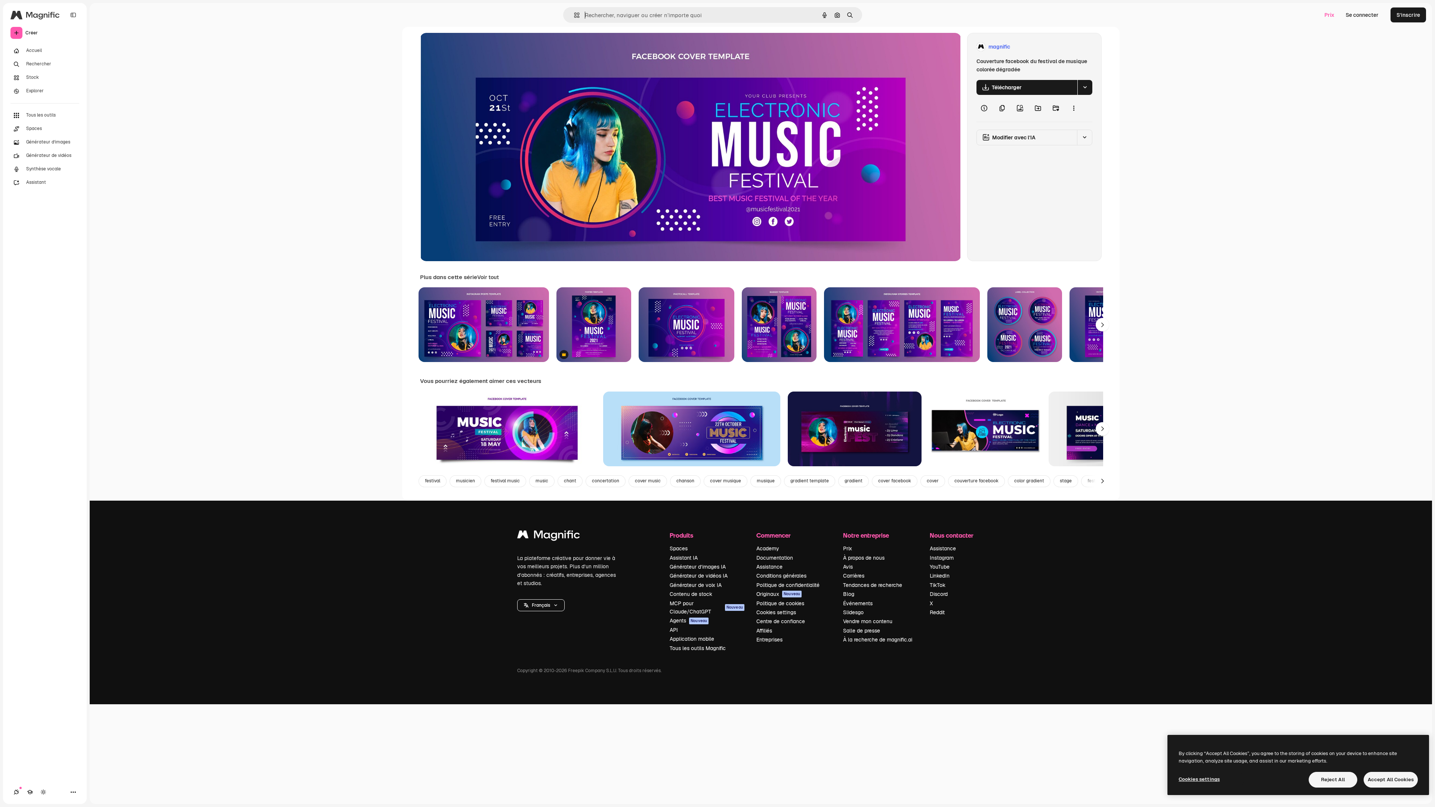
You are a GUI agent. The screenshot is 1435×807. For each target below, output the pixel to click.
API (674, 630)
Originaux (778, 594)
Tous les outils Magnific (698, 648)
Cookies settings (776, 612)
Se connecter (1362, 15)
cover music (648, 481)
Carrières (853, 575)
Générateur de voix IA (696, 585)
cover (933, 481)
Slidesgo (853, 612)
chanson (685, 481)
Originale (469, 46)
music (542, 481)
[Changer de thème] (43, 792)
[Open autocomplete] (574, 15)
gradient (853, 481)
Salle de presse (861, 630)
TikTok (937, 585)
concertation (605, 481)
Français (541, 605)
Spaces (679, 548)
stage (1066, 481)
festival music (505, 481)
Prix (1329, 15)
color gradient (1029, 481)
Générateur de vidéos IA (699, 575)
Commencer (773, 535)
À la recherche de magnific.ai (877, 639)
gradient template (809, 481)
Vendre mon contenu (867, 621)
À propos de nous (864, 557)
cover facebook (894, 481)
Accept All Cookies (1391, 779)
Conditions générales (781, 575)
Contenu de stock (691, 594)
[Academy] (30, 792)
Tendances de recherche (872, 585)
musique (766, 481)
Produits (681, 535)
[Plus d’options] (1073, 108)
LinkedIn (940, 575)
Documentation (774, 557)
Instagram (942, 557)
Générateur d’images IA (698, 566)
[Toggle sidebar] (73, 15)
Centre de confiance (780, 621)
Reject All (1333, 779)
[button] (541, 605)
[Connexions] (16, 792)
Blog (848, 594)
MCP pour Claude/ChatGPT (706, 607)
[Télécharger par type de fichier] (1084, 87)
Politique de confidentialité (788, 585)
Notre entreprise (866, 535)
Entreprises (769, 639)
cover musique (725, 481)
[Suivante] (1102, 324)
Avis (848, 566)
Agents (688, 620)
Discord (939, 594)
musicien (465, 481)
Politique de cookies (780, 603)
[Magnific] (548, 536)
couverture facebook (976, 481)
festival (432, 481)
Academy (767, 548)
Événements (858, 603)
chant (570, 481)
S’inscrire (1408, 15)
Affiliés (764, 630)
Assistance (769, 566)
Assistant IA (684, 557)
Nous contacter (951, 535)
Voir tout (488, 277)
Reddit (937, 612)
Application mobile (692, 639)
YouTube (940, 566)
